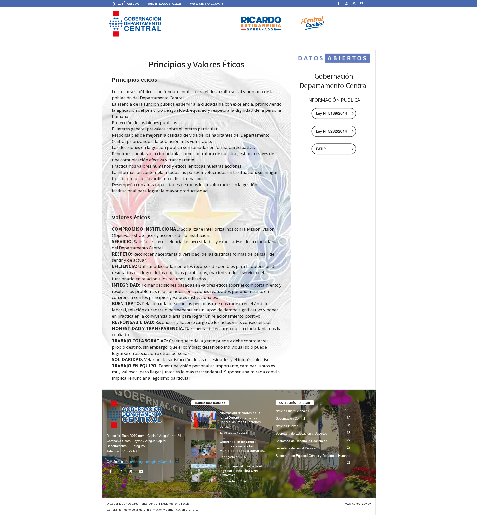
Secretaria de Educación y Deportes (301, 433)
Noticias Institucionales (292, 411)
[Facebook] (339, 3)
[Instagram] (346, 3)
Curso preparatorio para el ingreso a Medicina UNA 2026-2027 (241, 470)
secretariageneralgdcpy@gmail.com (152, 462)
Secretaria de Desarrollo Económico (301, 441)
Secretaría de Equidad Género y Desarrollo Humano (313, 456)
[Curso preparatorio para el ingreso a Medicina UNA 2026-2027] (203, 473)
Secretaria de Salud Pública (296, 448)
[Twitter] (354, 3)
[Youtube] (362, 3)
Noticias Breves (287, 426)
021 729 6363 (130, 451)
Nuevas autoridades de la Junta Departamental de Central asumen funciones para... (240, 420)
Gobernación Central (290, 418)
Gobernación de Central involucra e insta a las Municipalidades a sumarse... (242, 446)
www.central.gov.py (206, 3)
